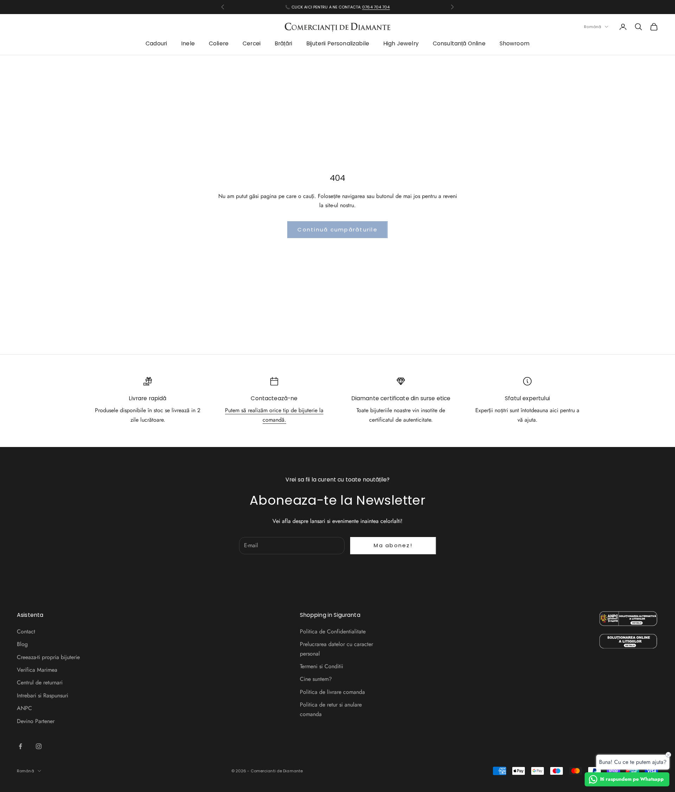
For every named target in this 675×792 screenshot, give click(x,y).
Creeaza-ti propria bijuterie (48, 657)
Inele (188, 43)
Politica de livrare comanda (332, 692)
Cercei (252, 43)
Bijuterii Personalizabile (337, 43)
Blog (22, 644)
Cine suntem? (316, 679)
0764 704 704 (376, 7)
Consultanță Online (459, 43)
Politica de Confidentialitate (333, 631)
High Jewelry (401, 43)
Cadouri (156, 43)
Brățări (283, 43)
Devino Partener (35, 721)
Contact (26, 631)
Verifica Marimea (37, 670)
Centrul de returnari (40, 682)
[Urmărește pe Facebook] (20, 746)
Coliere (219, 43)
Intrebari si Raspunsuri (42, 695)
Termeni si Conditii (321, 666)
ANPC (24, 708)
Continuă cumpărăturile (337, 229)
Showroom (514, 43)
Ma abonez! (393, 545)
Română (592, 27)
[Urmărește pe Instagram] (38, 746)
